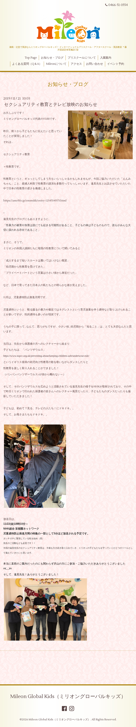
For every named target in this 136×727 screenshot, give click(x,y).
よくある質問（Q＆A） (27, 64)
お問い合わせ (94, 64)
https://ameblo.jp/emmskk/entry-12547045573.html (35, 200)
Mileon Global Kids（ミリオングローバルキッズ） (68, 696)
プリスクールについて (82, 58)
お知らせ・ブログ (52, 58)
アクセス (76, 64)
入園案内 (105, 58)
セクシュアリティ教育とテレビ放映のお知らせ (50, 104)
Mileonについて (56, 64)
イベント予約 (115, 64)
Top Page (31, 58)
